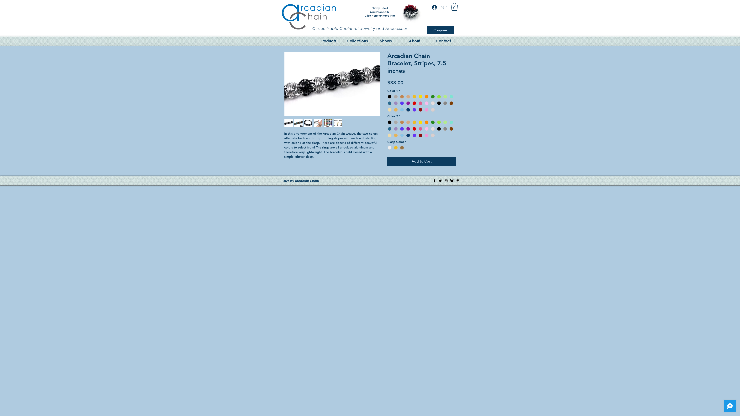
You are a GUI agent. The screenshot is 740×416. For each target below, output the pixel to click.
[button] (454, 7)
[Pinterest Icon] (458, 181)
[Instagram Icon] (446, 181)
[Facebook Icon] (434, 181)
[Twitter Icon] (440, 181)
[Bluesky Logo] (452, 181)
